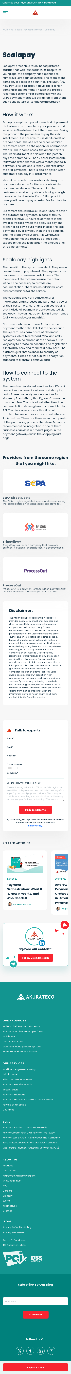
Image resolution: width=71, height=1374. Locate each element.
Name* (10, 738)
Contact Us (9, 1170)
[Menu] (5, 12)
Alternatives (10, 1205)
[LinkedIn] (41, 1351)
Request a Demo (35, 810)
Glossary (8, 1195)
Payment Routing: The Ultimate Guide (25, 1127)
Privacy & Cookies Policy (17, 1227)
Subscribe (35, 1314)
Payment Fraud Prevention (18, 1084)
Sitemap (8, 1210)
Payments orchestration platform (23, 1031)
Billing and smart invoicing (18, 1079)
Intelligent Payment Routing (19, 1069)
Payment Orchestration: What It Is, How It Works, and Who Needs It (24, 891)
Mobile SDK (9, 1036)
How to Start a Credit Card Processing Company (31, 1137)
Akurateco (8, 29)
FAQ (5, 1185)
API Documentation (14, 1245)
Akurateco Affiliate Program (19, 1175)
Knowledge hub (12, 1180)
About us (8, 1165)
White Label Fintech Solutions (20, 1051)
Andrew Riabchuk (22, 904)
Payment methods (14, 1094)
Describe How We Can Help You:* (24, 782)
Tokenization (10, 1089)
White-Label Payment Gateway (21, 1026)
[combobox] (10, 768)
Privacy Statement (14, 1232)
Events (6, 1200)
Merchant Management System (22, 1046)
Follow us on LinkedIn (35, 958)
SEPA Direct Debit (16, 498)
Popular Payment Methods (28, 29)
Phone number (14, 764)
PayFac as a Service (14, 1104)
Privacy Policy (35, 825)
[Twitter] (20, 1351)
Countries (8, 1109)
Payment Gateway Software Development (28, 1099)
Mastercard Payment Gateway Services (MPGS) (31, 1147)
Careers (7, 1190)
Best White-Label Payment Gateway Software (30, 1142)
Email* (10, 747)
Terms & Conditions (14, 1240)
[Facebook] (30, 1351)
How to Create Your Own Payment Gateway (29, 1132)
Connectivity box (13, 1041)
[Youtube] (51, 1351)
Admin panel (10, 1074)
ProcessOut (12, 585)
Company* (12, 772)
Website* (12, 755)
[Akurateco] (35, 12)
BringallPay (12, 541)
